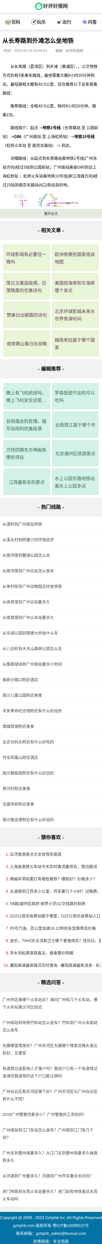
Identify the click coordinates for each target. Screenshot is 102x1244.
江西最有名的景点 (27, 482)
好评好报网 (55, 6)
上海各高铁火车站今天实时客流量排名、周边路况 (52, 867)
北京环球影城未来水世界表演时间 (75, 315)
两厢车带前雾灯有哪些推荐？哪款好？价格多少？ (52, 879)
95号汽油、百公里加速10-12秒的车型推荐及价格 (52, 928)
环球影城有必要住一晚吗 (26, 258)
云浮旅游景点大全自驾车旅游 (35, 854)
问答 (92, 22)
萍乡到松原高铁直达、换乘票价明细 (41, 953)
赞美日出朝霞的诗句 (27, 315)
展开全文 (51, 214)
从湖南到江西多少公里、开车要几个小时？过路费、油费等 (52, 891)
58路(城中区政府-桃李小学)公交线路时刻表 (47, 904)
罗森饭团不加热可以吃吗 (75, 397)
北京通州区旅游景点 (75, 453)
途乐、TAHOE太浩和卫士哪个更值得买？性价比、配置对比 (52, 941)
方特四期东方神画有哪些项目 (26, 454)
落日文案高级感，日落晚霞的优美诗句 (26, 287)
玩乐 (41, 22)
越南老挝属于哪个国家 (75, 344)
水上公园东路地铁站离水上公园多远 (75, 482)
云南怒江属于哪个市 (75, 425)
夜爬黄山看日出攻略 (27, 343)
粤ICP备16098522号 (70, 1226)
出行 (66, 22)
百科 (15, 22)
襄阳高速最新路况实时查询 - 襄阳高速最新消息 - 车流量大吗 (52, 965)
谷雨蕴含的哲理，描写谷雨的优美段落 (26, 425)
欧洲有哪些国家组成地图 (75, 258)
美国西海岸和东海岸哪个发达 (75, 287)
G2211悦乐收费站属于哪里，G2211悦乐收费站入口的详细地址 (52, 916)
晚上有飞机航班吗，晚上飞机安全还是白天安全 (26, 397)
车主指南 (61, 1241)
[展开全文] (51, 33)
